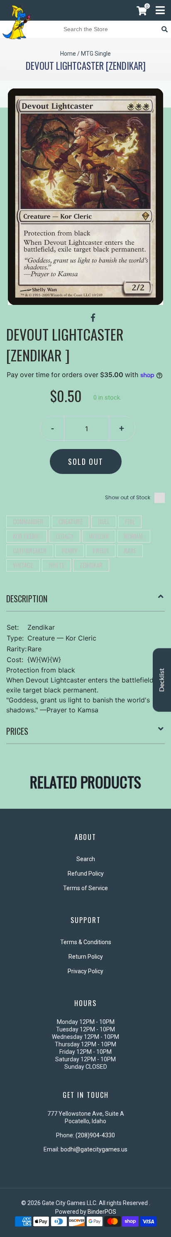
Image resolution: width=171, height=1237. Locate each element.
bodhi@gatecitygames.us (94, 1149)
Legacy (64, 535)
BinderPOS (102, 1211)
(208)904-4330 (95, 1135)
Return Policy (85, 956)
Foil (130, 521)
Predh (101, 550)
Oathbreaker (29, 550)
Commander (28, 521)
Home (68, 53)
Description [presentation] (26, 598)
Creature (71, 521)
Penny (69, 550)
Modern (99, 535)
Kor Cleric (26, 535)
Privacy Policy (85, 971)
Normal (134, 535)
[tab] (85, 601)
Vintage (23, 564)
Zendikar (91, 564)
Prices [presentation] (17, 731)
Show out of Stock (127, 497)
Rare (130, 550)
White (56, 564)
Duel (104, 521)
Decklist (162, 680)
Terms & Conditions (85, 942)
